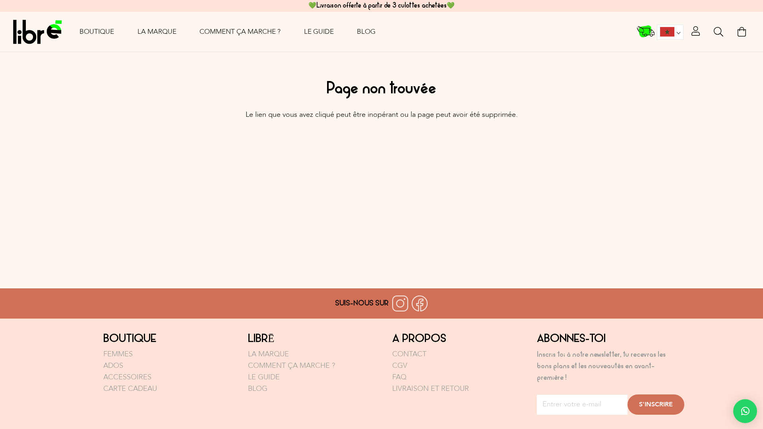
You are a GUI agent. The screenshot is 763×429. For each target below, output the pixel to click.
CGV (399, 366)
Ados (113, 366)
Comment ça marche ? (291, 366)
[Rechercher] (718, 32)
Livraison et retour (430, 389)
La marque (268, 354)
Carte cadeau (130, 389)
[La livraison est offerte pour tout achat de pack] (646, 32)
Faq (399, 377)
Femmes (118, 354)
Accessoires (127, 377)
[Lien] (37, 32)
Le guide (264, 377)
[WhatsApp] (745, 411)
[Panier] (741, 32)
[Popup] (695, 32)
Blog (257, 389)
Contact (409, 354)
